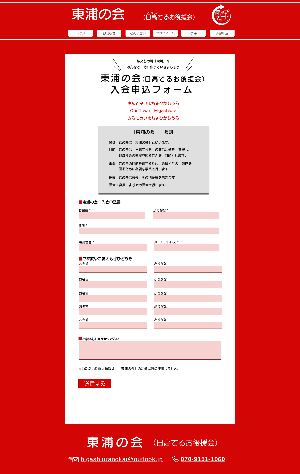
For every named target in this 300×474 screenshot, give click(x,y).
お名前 (83, 210)
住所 (82, 225)
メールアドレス (165, 242)
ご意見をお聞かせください (99, 339)
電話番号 (85, 242)
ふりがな (159, 210)
